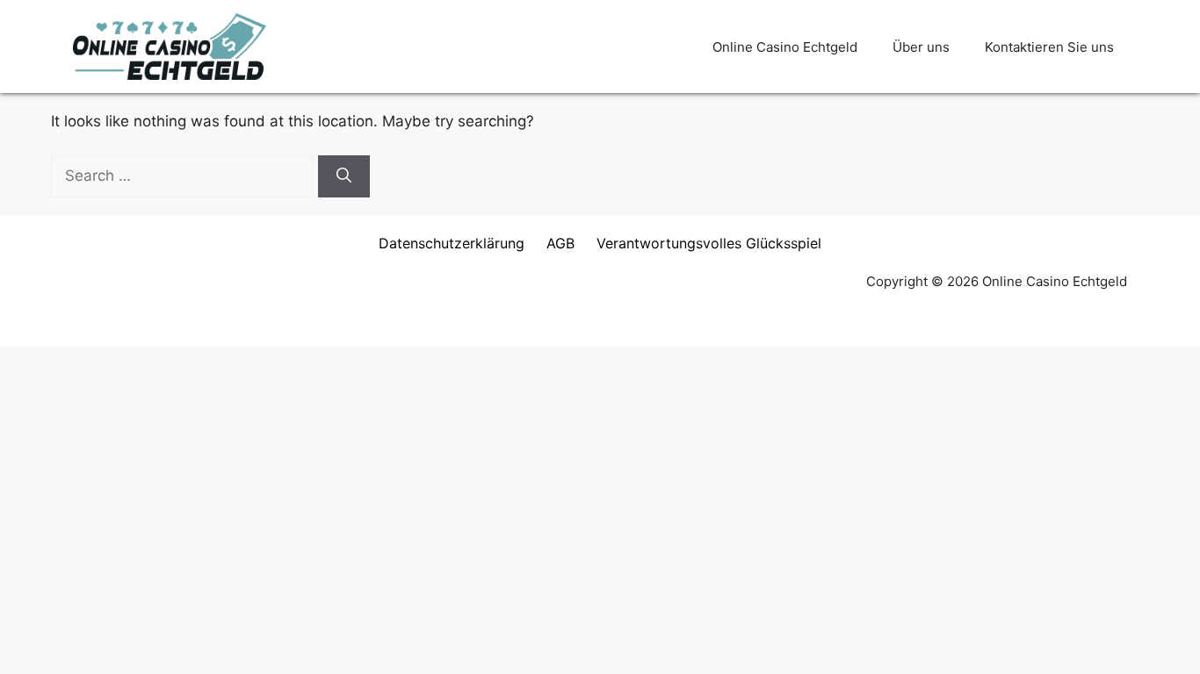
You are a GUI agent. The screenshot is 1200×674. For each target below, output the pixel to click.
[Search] (344, 176)
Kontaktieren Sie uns (1049, 47)
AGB (560, 243)
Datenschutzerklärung (451, 243)
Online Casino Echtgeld (784, 47)
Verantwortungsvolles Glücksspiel (708, 243)
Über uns (921, 47)
